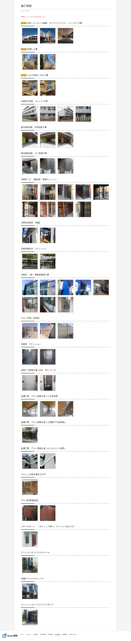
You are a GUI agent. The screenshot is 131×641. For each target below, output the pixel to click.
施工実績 (57, 634)
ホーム (22, 634)
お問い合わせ (73, 634)
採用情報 (64, 634)
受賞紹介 (50, 634)
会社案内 (35, 634)
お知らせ (28, 634)
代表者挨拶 (43, 634)
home (22, 10)
